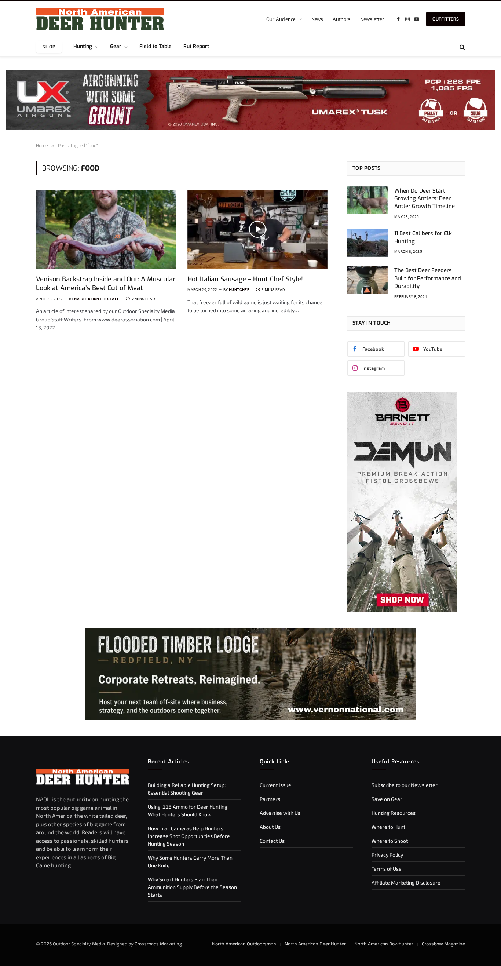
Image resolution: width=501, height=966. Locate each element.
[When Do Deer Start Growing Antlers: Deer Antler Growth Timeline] (367, 200)
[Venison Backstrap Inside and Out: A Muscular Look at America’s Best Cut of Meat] (106, 229)
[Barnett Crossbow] (402, 610)
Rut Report (196, 46)
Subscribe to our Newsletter (405, 785)
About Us (270, 827)
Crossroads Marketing (158, 944)
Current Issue (275, 785)
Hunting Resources (394, 813)
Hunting (82, 46)
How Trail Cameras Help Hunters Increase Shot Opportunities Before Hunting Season (189, 836)
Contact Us (272, 841)
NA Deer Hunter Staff (96, 299)
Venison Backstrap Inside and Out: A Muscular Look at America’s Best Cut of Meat (105, 283)
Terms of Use (387, 868)
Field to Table (155, 46)
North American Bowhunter (383, 944)
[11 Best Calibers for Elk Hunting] (367, 243)
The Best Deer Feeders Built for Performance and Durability (427, 278)
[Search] (461, 47)
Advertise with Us (280, 813)
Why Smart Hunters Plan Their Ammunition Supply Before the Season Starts (192, 887)
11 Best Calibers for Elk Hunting (423, 237)
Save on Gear (387, 799)
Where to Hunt (388, 827)
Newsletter (372, 19)
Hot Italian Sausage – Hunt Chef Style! (245, 279)
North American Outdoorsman (244, 944)
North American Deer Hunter (315, 944)
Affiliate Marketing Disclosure (406, 882)
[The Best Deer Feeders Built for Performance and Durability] (367, 280)
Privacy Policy (387, 855)
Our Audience (280, 19)
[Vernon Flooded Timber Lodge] (250, 718)
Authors (342, 19)
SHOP (49, 47)
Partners (270, 799)
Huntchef (239, 290)
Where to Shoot (390, 841)
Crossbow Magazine (443, 944)
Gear (115, 46)
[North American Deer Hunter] (100, 19)
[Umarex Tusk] (250, 100)
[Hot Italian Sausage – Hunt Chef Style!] (257, 229)
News (317, 19)
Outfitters (445, 19)
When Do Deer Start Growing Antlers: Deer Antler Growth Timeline (424, 198)
